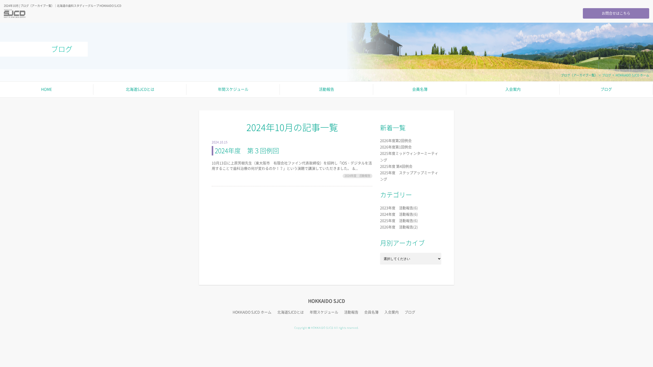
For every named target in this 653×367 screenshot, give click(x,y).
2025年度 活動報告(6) (399, 220)
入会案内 (513, 89)
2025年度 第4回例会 (396, 166)
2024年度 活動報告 (357, 175)
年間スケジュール (233, 89)
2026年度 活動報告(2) (399, 227)
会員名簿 (420, 89)
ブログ (606, 75)
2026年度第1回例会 (396, 147)
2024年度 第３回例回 (247, 151)
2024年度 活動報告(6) (399, 214)
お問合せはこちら (616, 13)
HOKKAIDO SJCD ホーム (632, 75)
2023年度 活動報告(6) (399, 208)
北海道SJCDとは (140, 89)
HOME (46, 89)
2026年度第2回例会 (396, 140)
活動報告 (326, 89)
